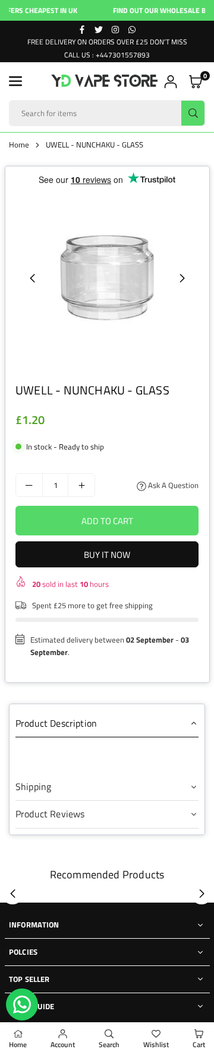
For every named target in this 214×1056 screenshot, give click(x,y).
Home (19, 144)
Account (63, 1044)
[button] (15, 81)
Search (109, 1044)
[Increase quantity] (81, 485)
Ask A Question (172, 485)
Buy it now (107, 554)
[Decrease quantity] (29, 485)
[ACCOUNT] (170, 81)
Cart (199, 1044)
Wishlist (156, 1044)
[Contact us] (22, 1004)
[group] (107, 278)
